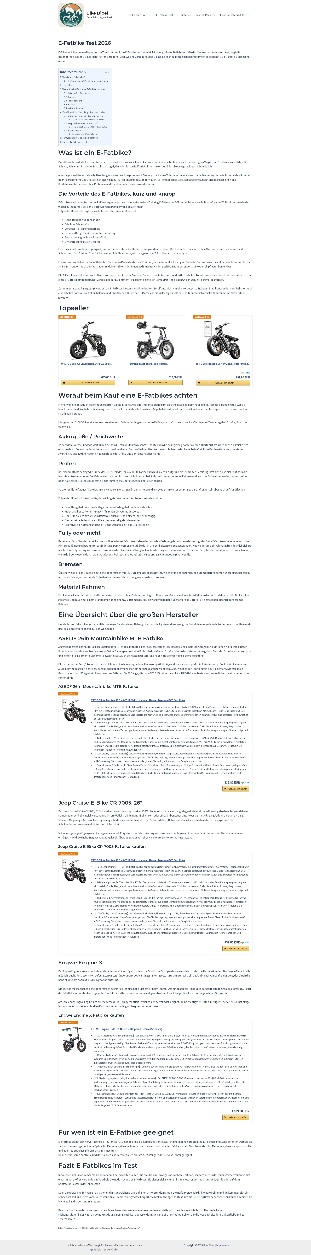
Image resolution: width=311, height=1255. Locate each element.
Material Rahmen (75, 108)
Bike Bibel (97, 13)
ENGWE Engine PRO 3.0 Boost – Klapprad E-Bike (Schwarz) (126, 1029)
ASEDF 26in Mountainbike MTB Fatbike (85, 116)
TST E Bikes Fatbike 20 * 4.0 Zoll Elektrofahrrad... (222, 363)
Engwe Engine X (75, 130)
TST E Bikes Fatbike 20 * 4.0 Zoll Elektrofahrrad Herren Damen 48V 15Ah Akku (138, 700)
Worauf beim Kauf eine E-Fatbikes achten (83, 89)
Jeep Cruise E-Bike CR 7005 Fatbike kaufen (89, 127)
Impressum (222, 1245)
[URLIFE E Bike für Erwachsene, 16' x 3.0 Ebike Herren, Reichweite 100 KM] (88, 340)
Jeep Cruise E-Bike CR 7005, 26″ (83, 123)
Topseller (67, 85)
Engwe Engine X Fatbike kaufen (85, 134)
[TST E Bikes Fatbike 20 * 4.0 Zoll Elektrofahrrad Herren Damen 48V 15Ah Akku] (223, 340)
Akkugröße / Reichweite (79, 93)
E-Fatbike (159, 57)
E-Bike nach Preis (137, 15)
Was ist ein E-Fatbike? (73, 77)
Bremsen (72, 104)
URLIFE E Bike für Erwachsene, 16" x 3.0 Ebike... (86, 363)
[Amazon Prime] (245, 372)
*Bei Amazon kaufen (89, 382)
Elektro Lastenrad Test (233, 15)
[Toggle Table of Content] (105, 72)
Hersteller (185, 15)
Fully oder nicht (75, 100)
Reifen (71, 97)
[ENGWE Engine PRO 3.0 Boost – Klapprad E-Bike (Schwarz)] (75, 1040)
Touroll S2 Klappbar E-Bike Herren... (148, 363)
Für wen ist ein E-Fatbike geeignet (80, 137)
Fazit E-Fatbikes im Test (74, 142)
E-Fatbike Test (164, 15)
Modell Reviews (205, 15)
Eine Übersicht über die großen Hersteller (83, 112)
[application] (149, 15)
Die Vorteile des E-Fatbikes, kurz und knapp (88, 81)
